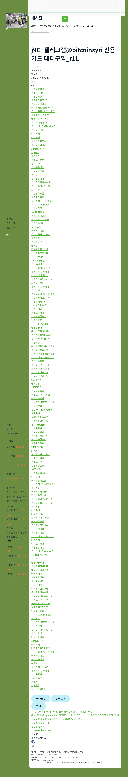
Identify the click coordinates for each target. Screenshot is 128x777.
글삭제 (41, 726)
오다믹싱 (35, 189)
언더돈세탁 (36, 573)
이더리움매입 (37, 230)
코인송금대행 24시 (40, 525)
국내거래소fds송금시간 (42, 357)
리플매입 (35, 487)
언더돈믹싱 (36, 320)
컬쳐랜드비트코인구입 (42, 629)
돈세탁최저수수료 (39, 592)
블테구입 (35, 174)
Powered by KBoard (41, 730)
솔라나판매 (36, 633)
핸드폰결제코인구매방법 (43, 651)
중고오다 (35, 156)
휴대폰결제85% (39, 674)
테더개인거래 (37, 514)
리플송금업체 (37, 92)
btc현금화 (36, 227)
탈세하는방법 (37, 611)
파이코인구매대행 (39, 249)
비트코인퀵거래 (38, 145)
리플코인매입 (37, 532)
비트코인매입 (37, 443)
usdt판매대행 (38, 212)
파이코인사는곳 (38, 282)
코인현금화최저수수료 (42, 335)
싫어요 (60, 698)
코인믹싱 (35, 342)
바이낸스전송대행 (39, 588)
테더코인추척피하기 (40, 648)
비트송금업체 (37, 581)
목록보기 (35, 722)
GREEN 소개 (36, 1)
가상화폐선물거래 (39, 566)
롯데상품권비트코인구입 (43, 111)
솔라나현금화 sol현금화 (42, 353)
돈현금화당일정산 (39, 215)
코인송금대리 (37, 167)
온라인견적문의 (37, 11)
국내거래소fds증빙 (40, 666)
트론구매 (35, 413)
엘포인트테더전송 (39, 569)
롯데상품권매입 (38, 689)
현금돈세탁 (36, 584)
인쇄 (38, 706)
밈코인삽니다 (37, 178)
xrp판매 (35, 450)
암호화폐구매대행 (39, 607)
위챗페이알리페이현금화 (43, 346)
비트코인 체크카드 (40, 115)
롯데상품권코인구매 (40, 331)
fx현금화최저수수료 (40, 603)
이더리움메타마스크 (40, 103)
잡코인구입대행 (38, 495)
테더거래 (35, 133)
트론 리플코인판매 (40, 368)
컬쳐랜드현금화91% (41, 614)
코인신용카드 (37, 361)
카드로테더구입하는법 (42, 499)
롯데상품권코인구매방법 (43, 294)
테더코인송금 (37, 543)
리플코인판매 (37, 461)
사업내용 (34, 4)
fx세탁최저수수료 (39, 417)
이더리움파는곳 (38, 480)
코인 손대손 (37, 264)
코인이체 (35, 290)
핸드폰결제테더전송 (40, 267)
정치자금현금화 (38, 424)
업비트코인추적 (38, 118)
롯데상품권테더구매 (40, 234)
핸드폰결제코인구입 (40, 297)
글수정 (34, 726)
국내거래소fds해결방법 (42, 484)
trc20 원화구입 (38, 305)
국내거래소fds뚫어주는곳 (43, 126)
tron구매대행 (37, 260)
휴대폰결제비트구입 (40, 185)
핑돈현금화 (36, 327)
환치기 (34, 558)
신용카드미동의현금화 (42, 409)
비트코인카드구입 (39, 100)
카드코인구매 (37, 130)
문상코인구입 (37, 171)
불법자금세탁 (37, 398)
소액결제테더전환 (39, 275)
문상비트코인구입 (39, 376)
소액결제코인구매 (39, 253)
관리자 (103, 762)
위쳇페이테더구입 (39, 122)
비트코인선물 (37, 159)
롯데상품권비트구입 (40, 338)
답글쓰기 (44, 722)
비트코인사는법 (38, 577)
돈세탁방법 (36, 405)
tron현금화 (36, 678)
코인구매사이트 (38, 301)
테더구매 (35, 137)
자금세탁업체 (37, 256)
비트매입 (35, 506)
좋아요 (40, 698)
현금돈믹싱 (36, 625)
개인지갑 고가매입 (40, 271)
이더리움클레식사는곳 (42, 279)
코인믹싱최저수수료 (40, 89)
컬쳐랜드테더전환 (39, 458)
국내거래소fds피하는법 (42, 551)
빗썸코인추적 (37, 197)
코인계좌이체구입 (39, 420)
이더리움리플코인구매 (42, 491)
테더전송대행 (37, 637)
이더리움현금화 (38, 141)
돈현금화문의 (37, 521)
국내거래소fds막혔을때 (42, 200)
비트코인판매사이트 (40, 394)
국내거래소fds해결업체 (42, 107)
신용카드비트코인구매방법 (44, 402)
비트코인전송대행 (39, 349)
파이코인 (35, 663)
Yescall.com (96, 762)
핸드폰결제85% (39, 428)
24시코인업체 (37, 148)
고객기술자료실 (37, 14)
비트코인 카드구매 (40, 364)
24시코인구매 (37, 640)
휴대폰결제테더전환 (40, 454)
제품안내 (34, 7)
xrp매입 (35, 685)
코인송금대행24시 (40, 473)
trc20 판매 (36, 379)
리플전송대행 (37, 223)
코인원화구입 (37, 193)
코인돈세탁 (36, 309)
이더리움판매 (37, 241)
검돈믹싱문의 (37, 465)
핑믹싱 (34, 245)
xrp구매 (35, 152)
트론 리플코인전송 (40, 517)
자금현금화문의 (38, 316)
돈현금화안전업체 (39, 323)
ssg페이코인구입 (39, 555)
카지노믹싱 (36, 208)
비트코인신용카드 (39, 372)
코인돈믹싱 (36, 96)
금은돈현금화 (37, 528)
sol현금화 (36, 469)
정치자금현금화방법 (40, 204)
